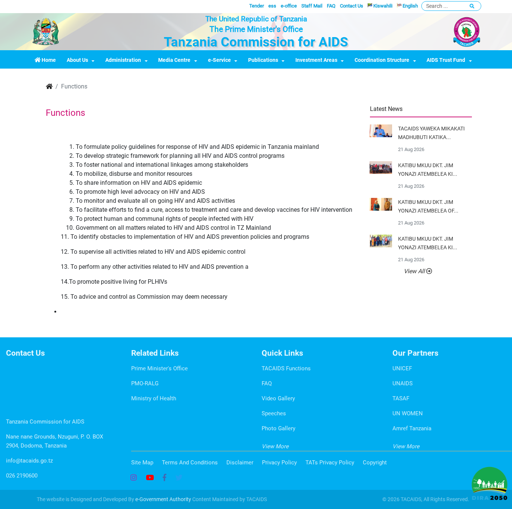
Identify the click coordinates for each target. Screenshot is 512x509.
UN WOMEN (407, 413)
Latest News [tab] (386, 108)
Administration (123, 60)
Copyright (375, 462)
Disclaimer (239, 462)
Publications (263, 60)
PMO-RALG (145, 383)
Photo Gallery (278, 428)
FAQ (331, 6)
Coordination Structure (382, 60)
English (409, 6)
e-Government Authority (163, 499)
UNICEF (402, 368)
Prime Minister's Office (159, 368)
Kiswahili (382, 6)
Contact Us (351, 6)
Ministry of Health (153, 398)
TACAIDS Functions (286, 368)
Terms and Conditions (190, 462)
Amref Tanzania (411, 428)
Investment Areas (316, 60)
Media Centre (174, 60)
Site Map (142, 462)
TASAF (400, 398)
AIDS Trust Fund (446, 60)
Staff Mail (311, 6)
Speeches (274, 413)
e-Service (219, 60)
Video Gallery (278, 398)
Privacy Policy (279, 462)
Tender (256, 6)
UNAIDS (402, 383)
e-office (289, 6)
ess (272, 6)
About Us (77, 60)
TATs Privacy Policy (329, 462)
